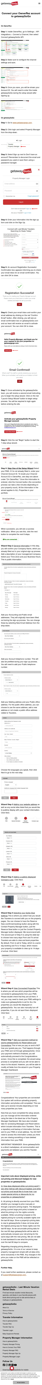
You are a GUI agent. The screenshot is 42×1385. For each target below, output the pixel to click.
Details (12, 1379)
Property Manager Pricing (11, 1344)
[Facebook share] (4, 1365)
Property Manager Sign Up (11, 1353)
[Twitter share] (12, 1365)
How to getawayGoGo (10, 1321)
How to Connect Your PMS (12, 1347)
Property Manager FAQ (10, 1350)
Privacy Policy (7, 1313)
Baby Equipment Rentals (11, 1334)
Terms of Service (8, 1310)
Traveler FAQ (7, 1324)
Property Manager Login (11, 1356)
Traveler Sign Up (8, 1327)
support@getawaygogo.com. (15, 1274)
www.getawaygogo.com (22, 122)
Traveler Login (8, 1330)
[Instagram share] (7, 1365)
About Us (6, 1307)
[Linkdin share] (9, 1365)
